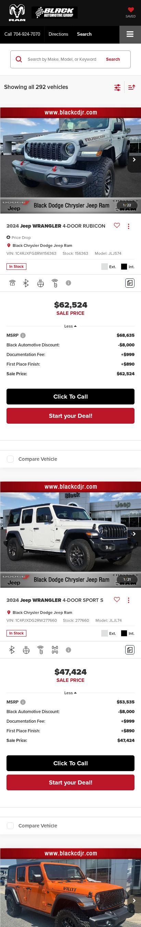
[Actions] (128, 226)
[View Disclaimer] (69, 283)
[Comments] (129, 283)
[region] (71, 358)
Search (113, 59)
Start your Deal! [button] (70, 415)
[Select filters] (117, 87)
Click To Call (70, 396)
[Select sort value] (130, 87)
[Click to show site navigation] (130, 34)
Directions (58, 34)
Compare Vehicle (37, 459)
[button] (22, 34)
